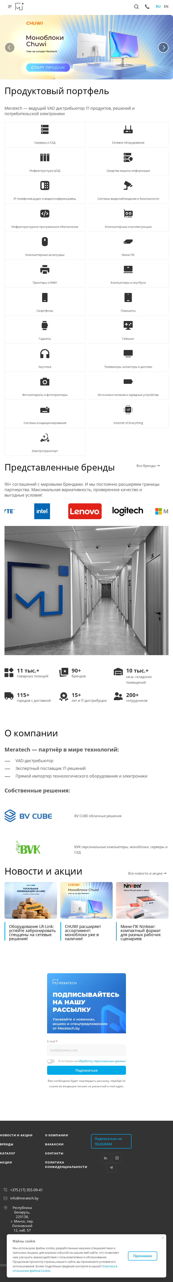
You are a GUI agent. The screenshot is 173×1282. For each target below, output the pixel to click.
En (166, 6)
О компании (56, 1135)
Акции (6, 1162)
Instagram (117, 1158)
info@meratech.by (24, 1198)
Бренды (7, 1144)
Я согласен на (92, 1061)
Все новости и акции (146, 873)
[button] (10, 47)
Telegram (111, 1168)
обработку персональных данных (102, 1061)
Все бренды (147, 465)
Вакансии (54, 1144)
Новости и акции (16, 1135)
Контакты (54, 1153)
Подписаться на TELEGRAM (108, 1141)
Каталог (7, 1153)
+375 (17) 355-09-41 (26, 1189)
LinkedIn (105, 1158)
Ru (158, 6)
